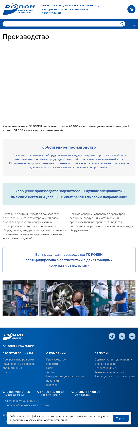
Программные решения (18, 359)
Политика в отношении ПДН (21, 401)
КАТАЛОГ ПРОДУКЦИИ (18, 345)
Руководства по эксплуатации (115, 376)
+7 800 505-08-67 (51, 392)
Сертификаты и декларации (113, 359)
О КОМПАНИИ (56, 353)
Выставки (52, 384)
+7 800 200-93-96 (17, 392)
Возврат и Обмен (106, 368)
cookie (45, 416)
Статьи (7, 372)
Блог (49, 368)
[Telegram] (112, 336)
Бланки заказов (105, 363)
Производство (56, 359)
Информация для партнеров (65, 376)
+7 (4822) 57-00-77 (87, 392)
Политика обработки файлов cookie (26, 405)
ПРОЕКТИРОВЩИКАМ (18, 353)
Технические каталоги (110, 372)
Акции (50, 372)
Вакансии (52, 380)
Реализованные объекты (19, 363)
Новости (52, 363)
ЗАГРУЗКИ (102, 353)
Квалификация (12, 368)
